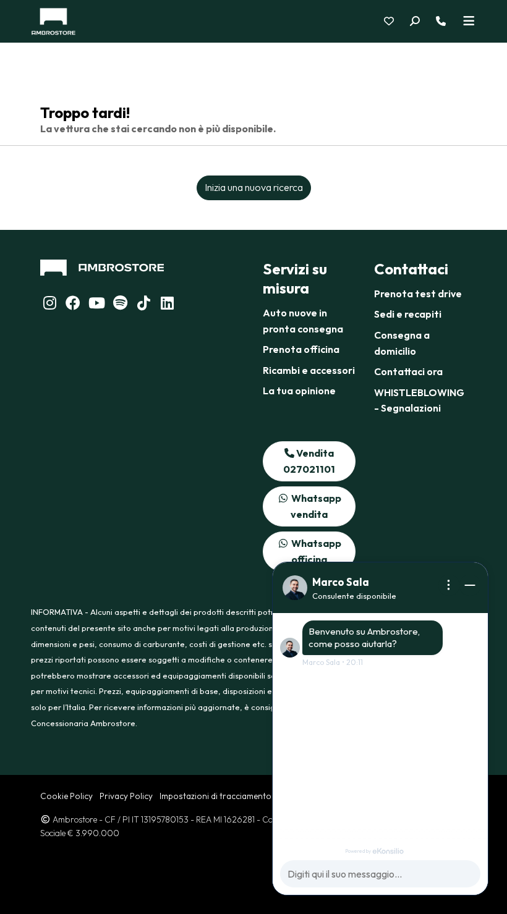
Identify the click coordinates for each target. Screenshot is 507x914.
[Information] (448, 585)
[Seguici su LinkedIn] (120, 304)
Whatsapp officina (315, 551)
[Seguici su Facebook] (73, 304)
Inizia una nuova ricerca (254, 187)
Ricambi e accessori (309, 370)
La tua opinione (299, 390)
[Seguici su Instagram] (49, 304)
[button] (422, 22)
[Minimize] (469, 585)
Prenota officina (301, 349)
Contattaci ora (408, 371)
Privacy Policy (126, 796)
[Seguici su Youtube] (96, 304)
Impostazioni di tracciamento (215, 796)
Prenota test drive (418, 293)
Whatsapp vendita (315, 506)
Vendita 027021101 (309, 461)
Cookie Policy (66, 796)
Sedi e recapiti (407, 314)
